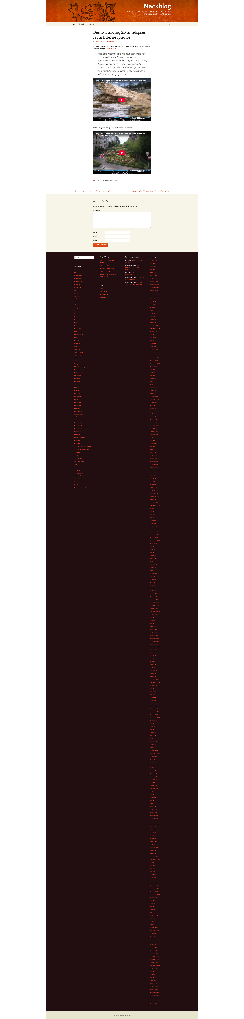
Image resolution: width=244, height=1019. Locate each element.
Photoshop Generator (80, 426)
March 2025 (153, 311)
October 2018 (154, 538)
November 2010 (154, 818)
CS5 (75, 317)
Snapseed (77, 452)
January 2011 (154, 812)
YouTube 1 (97, 180)
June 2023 (153, 372)
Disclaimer (91, 24)
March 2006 (153, 983)
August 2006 (153, 968)
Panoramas (77, 420)
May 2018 (152, 552)
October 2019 (154, 502)
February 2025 (154, 313)
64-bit (76, 272)
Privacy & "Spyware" (80, 437)
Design (76, 325)
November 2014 (154, 676)
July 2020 (152, 476)
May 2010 (152, 836)
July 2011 (152, 794)
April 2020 (153, 485)
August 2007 (153, 933)
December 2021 (154, 426)
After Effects (77, 287)
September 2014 (155, 682)
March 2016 (153, 629)
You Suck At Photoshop (80, 488)
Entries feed (103, 291)
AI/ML (75, 290)
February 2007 (154, 951)
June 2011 (153, 797)
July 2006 (152, 971)
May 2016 (152, 623)
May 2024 (152, 340)
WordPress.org (104, 297)
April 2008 (153, 909)
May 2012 (152, 765)
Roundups (77, 443)
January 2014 (154, 706)
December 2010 (154, 815)
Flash (75, 337)
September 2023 (155, 364)
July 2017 (152, 582)
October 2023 (154, 361)
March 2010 (153, 841)
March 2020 (153, 488)
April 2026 (153, 272)
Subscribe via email (78, 24)
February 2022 (154, 420)
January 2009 (154, 883)
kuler (75, 387)
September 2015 (155, 647)
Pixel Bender (77, 432)
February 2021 (154, 455)
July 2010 (152, 830)
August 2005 (153, 1004)
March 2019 (153, 523)
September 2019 (155, 505)
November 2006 (154, 959)
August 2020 (153, 473)
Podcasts (77, 435)
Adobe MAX (77, 278)
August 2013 (153, 721)
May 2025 (152, 305)
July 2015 (152, 653)
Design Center (78, 328)
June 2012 (153, 762)
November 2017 (154, 570)
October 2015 (154, 644)
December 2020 (154, 461)
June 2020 (153, 479)
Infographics (77, 376)
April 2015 (153, 662)
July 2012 (152, 759)
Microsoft (77, 393)
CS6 (75, 319)
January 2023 (154, 387)
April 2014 (153, 697)
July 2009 (152, 865)
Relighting (77, 440)
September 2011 (155, 788)
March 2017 (153, 594)
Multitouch (77, 408)
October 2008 (154, 892)
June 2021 (153, 443)
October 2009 (154, 856)
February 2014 (154, 703)
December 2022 (154, 390)
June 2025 (153, 302)
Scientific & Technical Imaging (82, 446)
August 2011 (153, 791)
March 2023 (153, 381)
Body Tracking (78, 299)
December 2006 (154, 957)
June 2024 (153, 337)
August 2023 (153, 367)
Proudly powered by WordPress (122, 1015)
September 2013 (155, 718)
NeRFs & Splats (78, 414)
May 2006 (152, 977)
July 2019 (152, 511)
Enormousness (78, 334)
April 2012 (153, 768)
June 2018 (153, 549)
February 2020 (154, 490)
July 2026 (152, 263)
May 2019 (152, 517)
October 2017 (154, 573)
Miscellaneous (112, 41)
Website (96, 240)
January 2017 (154, 600)
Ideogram (77, 364)
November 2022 (154, 393)
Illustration (77, 370)
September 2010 (155, 824)
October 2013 (154, 715)
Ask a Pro (77, 296)
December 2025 (154, 284)
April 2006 (153, 980)
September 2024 (155, 328)
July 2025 (152, 299)
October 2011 (154, 785)
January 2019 (154, 529)
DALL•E (76, 322)
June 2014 (153, 691)
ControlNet (77, 311)
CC (75, 305)
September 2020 (155, 470)
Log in (101, 288)
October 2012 (154, 750)
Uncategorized (78, 473)
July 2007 (152, 936)
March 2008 (153, 912)
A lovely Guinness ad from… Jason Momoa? (133, 267)
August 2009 (153, 862)
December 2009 (154, 850)
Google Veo (77, 355)
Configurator (78, 308)
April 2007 (153, 945)
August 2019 (153, 508)
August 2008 (153, 898)
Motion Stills (77, 402)
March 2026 (153, 275)
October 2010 (154, 821)
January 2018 (154, 564)
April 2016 (153, 626)
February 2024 (154, 349)
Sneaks (76, 455)
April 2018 (153, 555)
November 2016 (154, 606)
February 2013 (154, 738)
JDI (75, 384)
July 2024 (152, 334)
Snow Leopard (78, 458)
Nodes (76, 417)
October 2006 (154, 962)
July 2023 (152, 370)
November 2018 (154, 535)
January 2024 (154, 352)
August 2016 (153, 614)
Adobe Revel (78, 281)
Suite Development (79, 461)
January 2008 (154, 918)
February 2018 (154, 561)
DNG (75, 331)
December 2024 (154, 319)
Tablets (76, 464)
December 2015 (154, 638)
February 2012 (154, 774)
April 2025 (153, 308)
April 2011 (153, 803)
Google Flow (77, 346)
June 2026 (153, 266)
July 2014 (152, 688)
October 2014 (154, 679)
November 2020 (154, 464)
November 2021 (154, 429)
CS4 (75, 314)
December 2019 (154, 496)
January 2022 (154, 423)
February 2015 (154, 667)
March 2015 (153, 665)
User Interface (78, 479)
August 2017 (153, 579)
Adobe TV (77, 284)
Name (95, 232)
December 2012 (154, 744)
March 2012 (153, 771)
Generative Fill (78, 343)
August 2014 (153, 685)
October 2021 (154, 431)
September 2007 (155, 930)
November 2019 (154, 499)
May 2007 (152, 942)
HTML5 (76, 361)
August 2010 (153, 827)
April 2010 (153, 839)
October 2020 (154, 467)
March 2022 (153, 417)
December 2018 (154, 532)
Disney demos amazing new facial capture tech (91, 191)
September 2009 (155, 859)
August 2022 (153, 402)
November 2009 (154, 853)
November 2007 (154, 924)
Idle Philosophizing (79, 367)
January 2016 (154, 635)
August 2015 (153, 650)
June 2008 (153, 903)
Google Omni (78, 349)
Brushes (76, 302)
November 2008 (154, 889)
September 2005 (155, 1001)
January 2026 (154, 281)
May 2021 (152, 446)
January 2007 (154, 954)
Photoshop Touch (79, 429)
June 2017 (153, 585)
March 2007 (153, 948)
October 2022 (154, 396)
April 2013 (153, 732)
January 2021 (154, 458)
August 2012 (153, 756)
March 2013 (153, 735)
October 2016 (154, 608)
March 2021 (153, 452)
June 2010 (153, 833)
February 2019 (154, 526)
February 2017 (154, 597)
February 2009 (154, 880)
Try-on (76, 467)
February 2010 (154, 844)
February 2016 (154, 632)
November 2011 (154, 782)
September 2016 (155, 611)
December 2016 (154, 603)
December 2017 (154, 567)
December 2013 (154, 709)
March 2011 (153, 806)
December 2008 (154, 886)
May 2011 (152, 800)
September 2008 (155, 895)
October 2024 (154, 325)
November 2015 (154, 641)
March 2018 (153, 558)
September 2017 (155, 576)
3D (75, 269)
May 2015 (152, 659)
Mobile (76, 399)
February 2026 (154, 278)
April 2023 (153, 378)
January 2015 (154, 670)
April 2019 (153, 520)
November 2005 (154, 995)
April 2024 (153, 343)
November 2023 (154, 358)
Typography (77, 470)
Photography (78, 423)
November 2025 (154, 287)
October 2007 (154, 927)
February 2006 (154, 986)
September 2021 (155, 434)
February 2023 (154, 384)
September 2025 (155, 293)
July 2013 (152, 723)
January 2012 (154, 777)
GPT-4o (76, 358)
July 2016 (152, 617)
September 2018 (155, 541)
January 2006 (154, 989)
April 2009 (153, 874)
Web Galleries (78, 485)
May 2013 (152, 729)
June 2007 (153, 939)
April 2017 (153, 591)
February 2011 (154, 809)
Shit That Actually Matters (81, 449)
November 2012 (154, 747)
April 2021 (153, 449)
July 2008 (152, 900)
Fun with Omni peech (105, 271)
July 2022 (152, 405)
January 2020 (154, 493)
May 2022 (152, 411)
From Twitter (78, 340)
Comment (97, 210)
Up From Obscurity (79, 476)
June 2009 (153, 868)
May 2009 (152, 871)
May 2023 (152, 375)
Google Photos (78, 352)
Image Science (78, 373)
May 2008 (152, 906)
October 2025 (154, 290)
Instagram (77, 378)
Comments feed (104, 294)
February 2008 (154, 915)
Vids (75, 482)
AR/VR (76, 293)
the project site (111, 49)
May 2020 (152, 482)
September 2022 (155, 399)
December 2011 (154, 780)
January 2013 (154, 741)
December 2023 (154, 355)
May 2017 (152, 588)
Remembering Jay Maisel (107, 268)
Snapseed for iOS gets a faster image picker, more (152, 191)
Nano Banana (78, 411)
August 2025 (153, 296)
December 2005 (154, 992)
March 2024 (153, 346)
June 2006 (153, 974)
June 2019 (153, 514)
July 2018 (152, 547)
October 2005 (154, 998)
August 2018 (153, 544)
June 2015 (153, 656)
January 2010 (154, 847)
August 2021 (153, 437)
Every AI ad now (104, 265)
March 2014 (153, 700)
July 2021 (152, 440)
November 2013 (154, 712)
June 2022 (153, 408)
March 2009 (153, 877)
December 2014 (154, 673)
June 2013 (153, 726)
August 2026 (153, 260)
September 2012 (155, 753)
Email (95, 236)
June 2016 (153, 620)
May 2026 (152, 269)
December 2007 (154, 921)
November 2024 (154, 322)
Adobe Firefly (78, 275)
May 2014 (152, 694)
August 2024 (153, 331)
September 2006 (155, 965)
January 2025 (154, 316)
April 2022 (153, 414)
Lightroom (77, 390)
